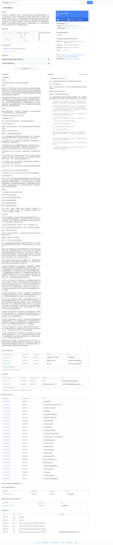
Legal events (78, 54)
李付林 (63, 25)
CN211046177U (6, 404)
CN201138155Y (6, 453)
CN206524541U (6, 357)
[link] (14, 49)
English (67, 23)
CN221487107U (6, 465)
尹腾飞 (70, 25)
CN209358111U (6, 472)
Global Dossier (72, 58)
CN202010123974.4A (8, 494)
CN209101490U (6, 478)
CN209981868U (6, 407)
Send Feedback (45, 542)
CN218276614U (6, 433)
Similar (80, 19)
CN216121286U (6, 427)
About (37, 542)
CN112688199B (6, 420)
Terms (62, 542)
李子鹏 (66, 25)
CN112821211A (6, 381)
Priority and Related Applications (70, 56)
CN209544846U (6, 443)
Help (76, 542)
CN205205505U (6, 401)
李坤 (76, 25)
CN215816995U (6, 440)
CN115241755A (6, 384)
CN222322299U (6, 462)
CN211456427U (6, 456)
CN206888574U (6, 446)
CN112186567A (6, 417)
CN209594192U (6, 363)
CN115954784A (6, 414)
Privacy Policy (69, 542)
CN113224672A (6, 459)
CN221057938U (6, 424)
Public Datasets (55, 542)
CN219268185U (6, 430)
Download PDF (62, 19)
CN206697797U (6, 360)
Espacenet (66, 58)
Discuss (79, 58)
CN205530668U (6, 436)
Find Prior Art (72, 19)
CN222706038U (6, 469)
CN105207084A (6, 449)
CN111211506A (6, 411)
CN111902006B (6, 475)
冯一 (74, 25)
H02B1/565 (7, 48)
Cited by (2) (71, 54)
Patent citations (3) (63, 54)
